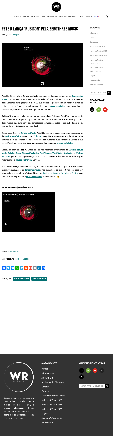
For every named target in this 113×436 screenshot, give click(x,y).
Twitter (46, 173)
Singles (16, 35)
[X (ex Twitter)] (101, 370)
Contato (88, 16)
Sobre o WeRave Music (51, 418)
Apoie (80, 16)
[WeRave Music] (56, 7)
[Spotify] (98, 109)
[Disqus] (42, 315)
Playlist (26, 16)
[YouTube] (105, 109)
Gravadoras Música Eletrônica (54, 396)
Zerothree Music (13, 252)
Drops (92, 38)
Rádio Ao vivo (47, 373)
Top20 (43, 16)
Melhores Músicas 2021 (98, 51)
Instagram (55, 173)
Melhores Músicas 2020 (98, 46)
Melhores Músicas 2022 (98, 55)
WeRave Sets (95, 80)
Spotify (75, 173)
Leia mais (19, 418)
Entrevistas (52, 16)
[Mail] (81, 376)
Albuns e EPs (94, 33)
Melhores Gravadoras (67, 16)
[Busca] (107, 16)
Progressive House (21, 278)
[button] (20, 16)
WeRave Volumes (96, 84)
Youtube (65, 173)
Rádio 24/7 (35, 16)
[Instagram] (92, 109)
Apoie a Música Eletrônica (52, 382)
